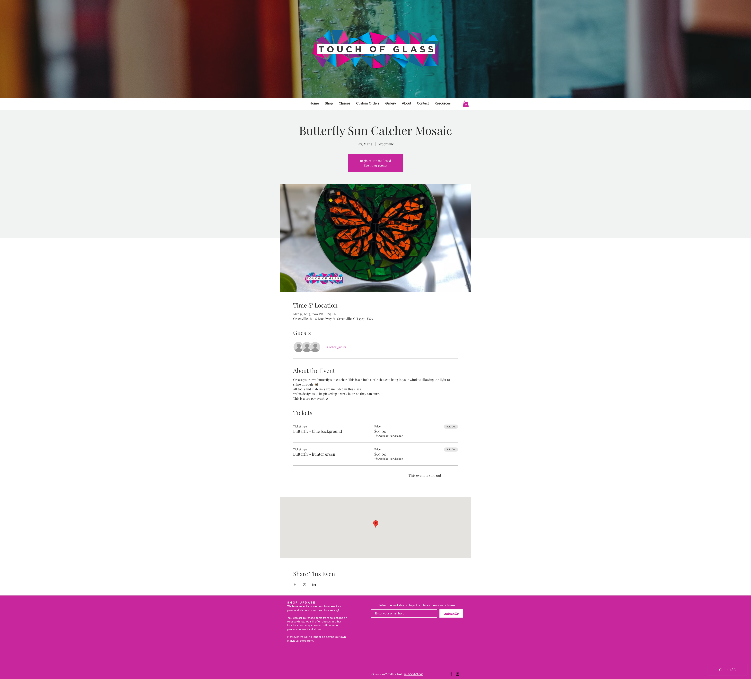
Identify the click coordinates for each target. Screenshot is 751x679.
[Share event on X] (304, 584)
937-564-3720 (413, 674)
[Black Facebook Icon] (451, 674)
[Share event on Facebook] (295, 584)
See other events (375, 165)
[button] (443, 103)
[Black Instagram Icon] (457, 674)
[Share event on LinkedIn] (314, 584)
